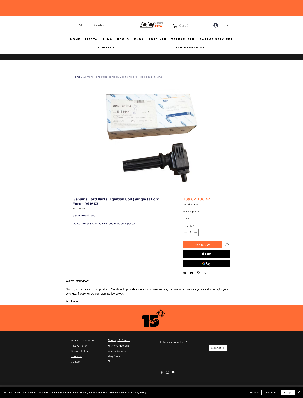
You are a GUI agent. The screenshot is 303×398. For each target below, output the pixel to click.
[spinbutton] (190, 232)
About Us (76, 356)
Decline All (270, 392)
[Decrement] (185, 232)
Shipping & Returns (119, 340)
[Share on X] (205, 273)
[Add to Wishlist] (226, 244)
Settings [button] (254, 392)
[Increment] (196, 232)
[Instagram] (167, 372)
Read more (72, 301)
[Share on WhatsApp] (198, 273)
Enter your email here (172, 342)
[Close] (299, 392)
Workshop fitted (192, 211)
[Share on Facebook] (185, 273)
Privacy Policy (79, 345)
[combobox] (206, 218)
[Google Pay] (206, 263)
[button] (174, 25)
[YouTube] (173, 372)
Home (76, 76)
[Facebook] (162, 372)
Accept (288, 392)
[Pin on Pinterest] (191, 273)
